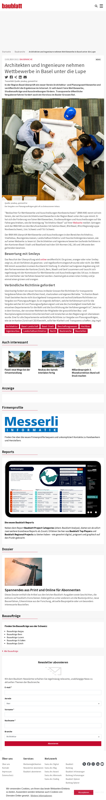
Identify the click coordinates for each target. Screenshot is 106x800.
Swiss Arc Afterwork (53, 775)
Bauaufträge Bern (14, 634)
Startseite (6, 51)
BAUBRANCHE (26, 59)
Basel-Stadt (48, 326)
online (43, 259)
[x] (84, 764)
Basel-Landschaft (29, 326)
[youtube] (102, 764)
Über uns (6, 764)
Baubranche (20, 51)
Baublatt (69, 764)
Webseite (77, 222)
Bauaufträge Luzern (15, 637)
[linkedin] (98, 764)
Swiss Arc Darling (52, 779)
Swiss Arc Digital (52, 764)
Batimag (69, 768)
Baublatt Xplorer (73, 779)
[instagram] (93, 764)
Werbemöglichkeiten (32, 764)
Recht (53, 331)
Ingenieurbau (13, 331)
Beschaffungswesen (67, 326)
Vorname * (9, 709)
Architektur (12, 326)
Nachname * (10, 720)
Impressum (7, 771)
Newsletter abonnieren (33, 768)
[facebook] (89, 764)
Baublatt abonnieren (32, 771)
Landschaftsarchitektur (34, 331)
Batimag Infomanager (75, 775)
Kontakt (5, 768)
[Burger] (101, 6)
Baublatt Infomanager (75, 771)
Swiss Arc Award (52, 771)
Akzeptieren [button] (83, 792)
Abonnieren (53, 743)
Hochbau (85, 326)
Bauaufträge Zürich (15, 643)
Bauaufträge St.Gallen (16, 640)
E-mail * (8, 687)
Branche (8, 731)
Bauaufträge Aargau (15, 631)
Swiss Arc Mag (51, 768)
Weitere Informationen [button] (41, 795)
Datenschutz (7, 775)
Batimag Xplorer (73, 782)
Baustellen (80, 331)
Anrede (8, 698)
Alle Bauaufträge (11, 651)
